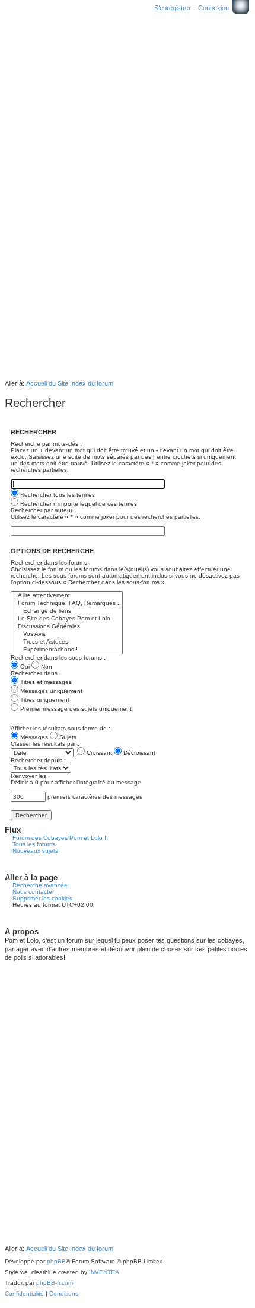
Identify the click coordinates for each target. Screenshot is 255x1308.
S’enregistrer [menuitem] (172, 7)
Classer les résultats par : (45, 743)
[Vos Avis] (66, 634)
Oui (24, 666)
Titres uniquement (43, 699)
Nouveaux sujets (35, 850)
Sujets (67, 737)
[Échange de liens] (66, 611)
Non (45, 666)
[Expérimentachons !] (66, 650)
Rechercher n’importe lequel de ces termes (77, 503)
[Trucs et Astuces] (66, 642)
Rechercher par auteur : (43, 510)
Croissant (98, 752)
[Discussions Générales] (66, 627)
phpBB (56, 1261)
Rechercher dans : (36, 673)
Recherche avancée (40, 885)
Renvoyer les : (30, 776)
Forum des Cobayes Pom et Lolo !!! (61, 837)
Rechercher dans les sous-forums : (58, 657)
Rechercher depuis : (38, 760)
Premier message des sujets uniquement (75, 708)
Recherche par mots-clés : (46, 443)
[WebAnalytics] (28, 1303)
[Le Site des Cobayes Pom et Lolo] (66, 619)
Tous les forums (33, 844)
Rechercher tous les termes (56, 494)
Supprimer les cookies (42, 898)
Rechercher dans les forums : (51, 562)
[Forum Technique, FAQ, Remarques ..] (66, 603)
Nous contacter (33, 891)
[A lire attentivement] (66, 596)
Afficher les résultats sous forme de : (60, 728)
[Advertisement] (127, 241)
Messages (33, 737)
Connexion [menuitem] (213, 7)
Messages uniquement (50, 691)
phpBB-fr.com (54, 1282)
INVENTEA (104, 1272)
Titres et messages (45, 682)
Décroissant (138, 752)
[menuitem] (24, 1293)
